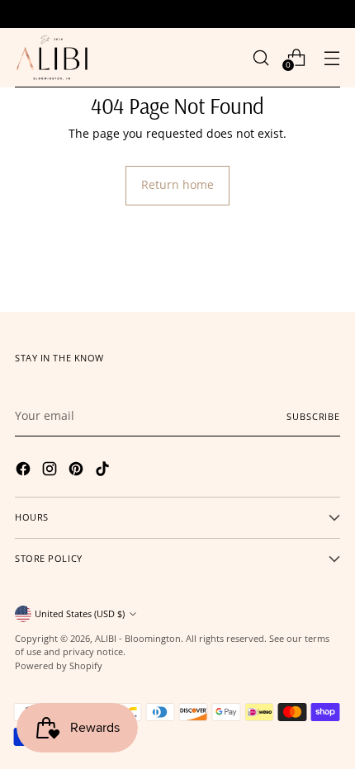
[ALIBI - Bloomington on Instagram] (51, 471)
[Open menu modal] (331, 57)
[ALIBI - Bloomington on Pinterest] (78, 471)
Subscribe (313, 416)
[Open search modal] (260, 57)
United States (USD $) (80, 613)
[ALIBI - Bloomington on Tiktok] (104, 471)
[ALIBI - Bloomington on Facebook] (25, 471)
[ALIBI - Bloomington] (52, 58)
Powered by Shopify (58, 665)
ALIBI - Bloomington (138, 638)
